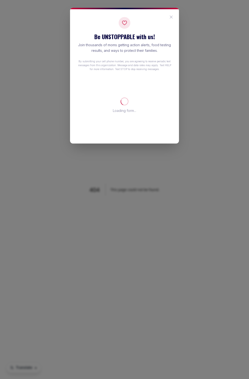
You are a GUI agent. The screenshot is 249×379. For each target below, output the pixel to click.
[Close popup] (171, 17)
